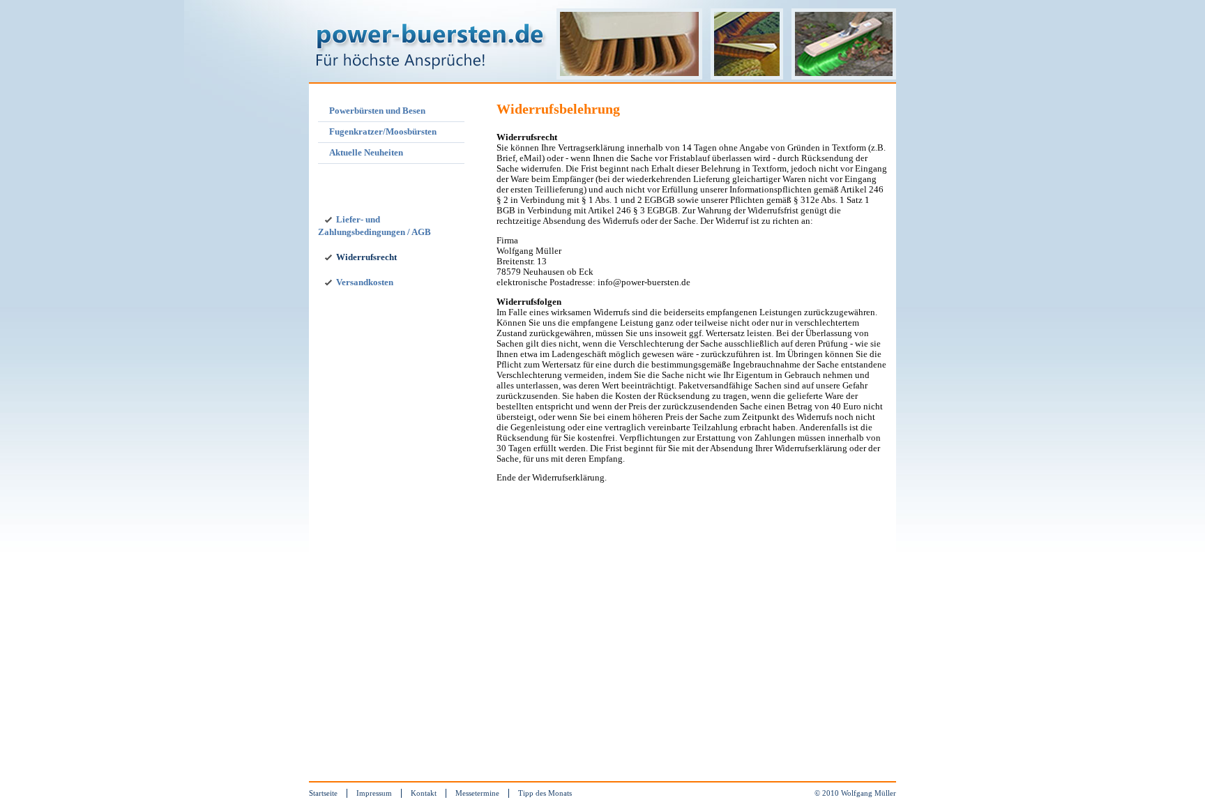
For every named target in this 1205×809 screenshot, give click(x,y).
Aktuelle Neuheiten (366, 153)
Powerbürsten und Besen (377, 111)
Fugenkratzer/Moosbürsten (383, 132)
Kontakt (424, 793)
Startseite (323, 793)
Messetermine (477, 793)
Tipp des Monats (545, 793)
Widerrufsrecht (366, 257)
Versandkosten (364, 282)
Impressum (374, 793)
